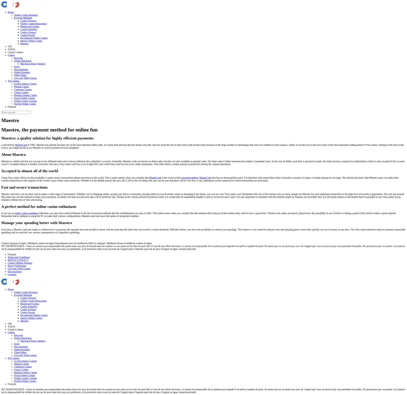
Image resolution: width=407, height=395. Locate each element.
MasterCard (21, 145)
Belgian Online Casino (25, 95)
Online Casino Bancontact (33, 23)
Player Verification (17, 266)
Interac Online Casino (31, 40)
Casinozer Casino (23, 89)
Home (11, 12)
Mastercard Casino (29, 26)
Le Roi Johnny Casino (25, 83)
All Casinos (13, 81)
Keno (17, 66)
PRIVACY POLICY (18, 260)
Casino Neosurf (28, 20)
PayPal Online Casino (25, 103)
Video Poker (20, 75)
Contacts (12, 274)
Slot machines (21, 69)
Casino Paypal (27, 35)
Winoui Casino (21, 86)
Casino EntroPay (28, 29)
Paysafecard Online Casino (34, 38)
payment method (189, 177)
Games (11, 55)
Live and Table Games (25, 78)
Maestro (24, 43)
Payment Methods (23, 18)
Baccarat (18, 58)
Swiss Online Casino (24, 98)
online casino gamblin (26, 213)
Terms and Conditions (19, 257)
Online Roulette (22, 72)
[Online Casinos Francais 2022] (25, 6)
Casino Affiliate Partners (20, 263)
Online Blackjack (22, 61)
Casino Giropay (28, 32)
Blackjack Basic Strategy (32, 63)
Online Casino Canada (25, 101)
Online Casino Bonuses (26, 15)
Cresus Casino (21, 92)
